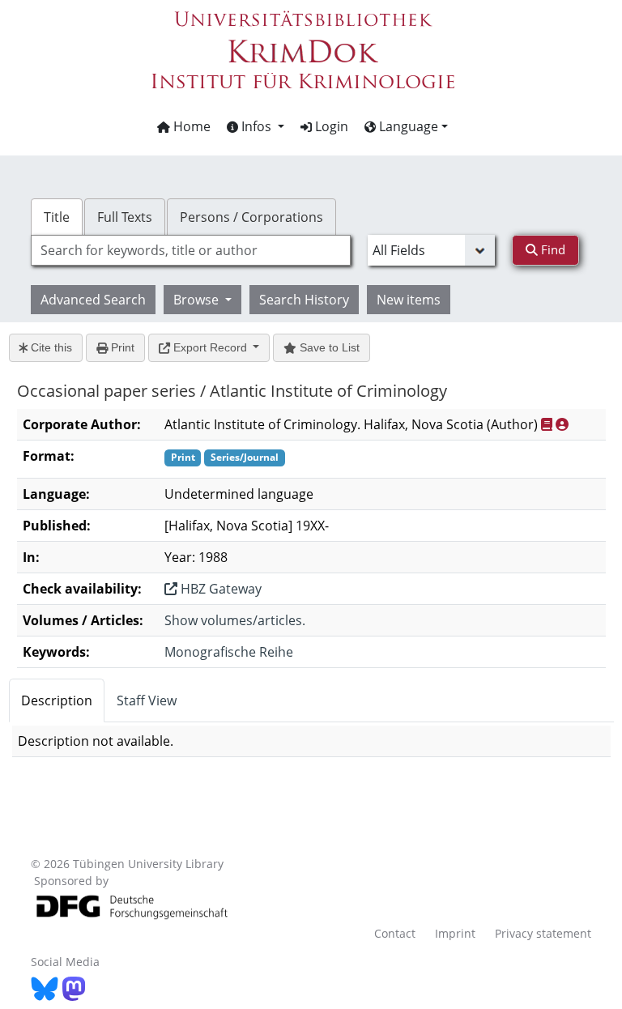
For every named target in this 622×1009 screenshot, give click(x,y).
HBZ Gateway (219, 589)
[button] (255, 126)
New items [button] (409, 300)
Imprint (455, 933)
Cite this (50, 347)
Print (121, 347)
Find (551, 249)
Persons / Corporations (251, 217)
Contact (394, 933)
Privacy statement (543, 933)
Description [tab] (56, 700)
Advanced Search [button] (93, 300)
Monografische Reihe (228, 652)
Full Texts (124, 217)
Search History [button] (304, 300)
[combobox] (190, 250)
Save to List (328, 347)
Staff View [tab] (147, 700)
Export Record (210, 347)
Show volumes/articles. (234, 620)
